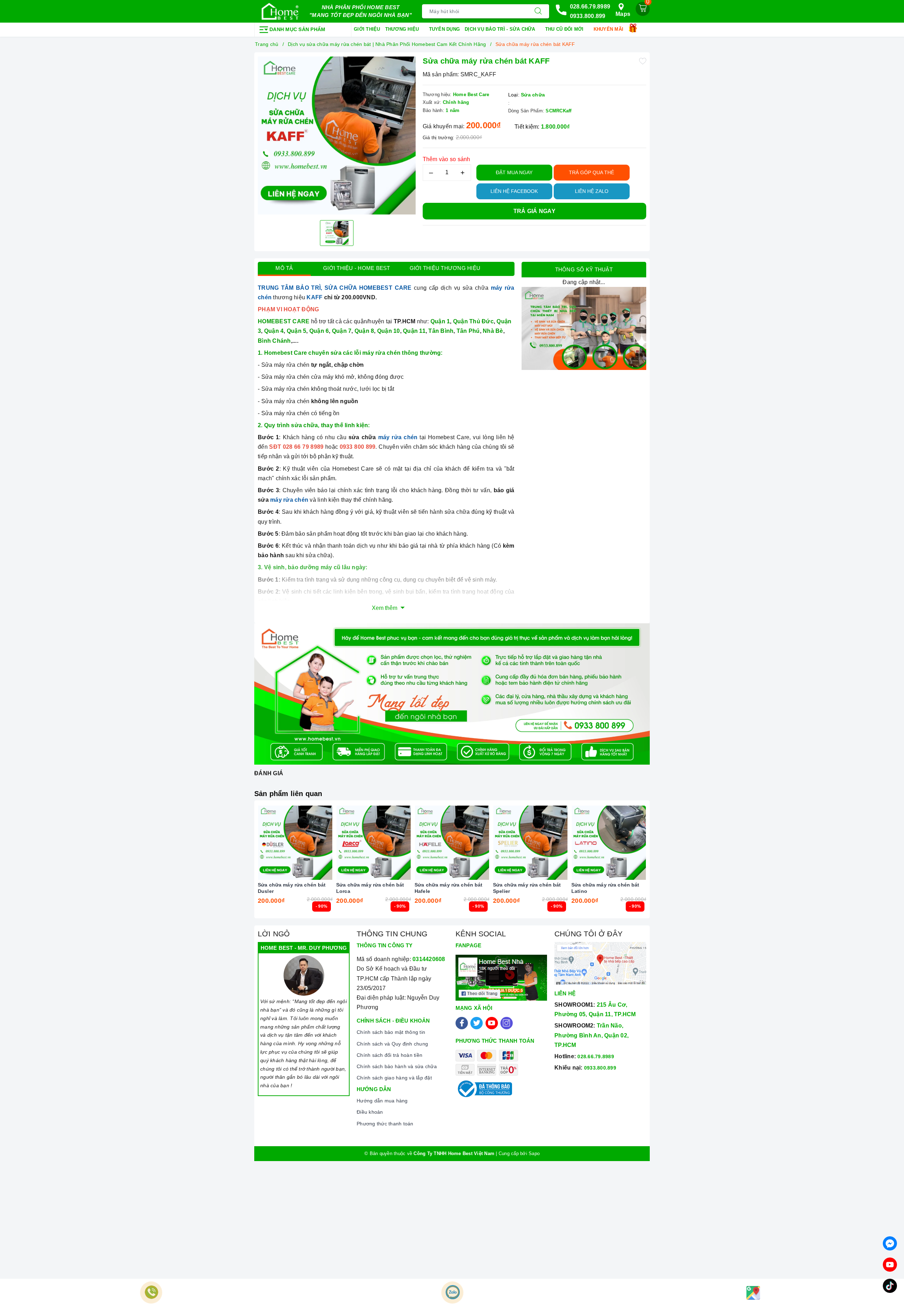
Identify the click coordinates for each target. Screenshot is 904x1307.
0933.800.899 (588, 16)
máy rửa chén (398, 437)
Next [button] (665, 864)
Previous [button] (238, 864)
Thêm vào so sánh (446, 159)
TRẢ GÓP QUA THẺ (591, 172)
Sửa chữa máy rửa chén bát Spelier (527, 888)
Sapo (534, 1153)
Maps (622, 14)
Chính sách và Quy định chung (392, 1044)
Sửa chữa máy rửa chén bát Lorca (370, 888)
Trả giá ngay (534, 211)
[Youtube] (492, 1023)
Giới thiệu (367, 29)
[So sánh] (328, 843)
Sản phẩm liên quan (288, 793)
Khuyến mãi (609, 29)
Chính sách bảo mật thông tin (391, 1032)
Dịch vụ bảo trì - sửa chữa (501, 29)
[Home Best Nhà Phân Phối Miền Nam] (280, 11)
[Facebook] (462, 1023)
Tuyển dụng (444, 29)
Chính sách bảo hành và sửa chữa (397, 1066)
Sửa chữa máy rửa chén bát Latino (605, 888)
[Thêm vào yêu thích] (642, 60)
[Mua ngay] (262, 843)
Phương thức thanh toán (385, 1123)
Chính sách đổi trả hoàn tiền (389, 1055)
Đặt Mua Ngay (514, 172)
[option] (337, 135)
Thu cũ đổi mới (565, 29)
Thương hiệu (403, 29)
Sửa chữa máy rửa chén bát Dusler (292, 888)
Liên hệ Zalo (591, 191)
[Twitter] (476, 1023)
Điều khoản (370, 1112)
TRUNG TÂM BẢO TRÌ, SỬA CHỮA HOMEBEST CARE (335, 288)
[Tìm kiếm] (538, 11)
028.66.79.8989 (590, 7)
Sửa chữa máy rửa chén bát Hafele (449, 888)
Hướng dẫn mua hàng (382, 1100)
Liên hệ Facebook (514, 191)
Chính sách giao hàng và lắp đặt (394, 1078)
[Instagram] (506, 1023)
